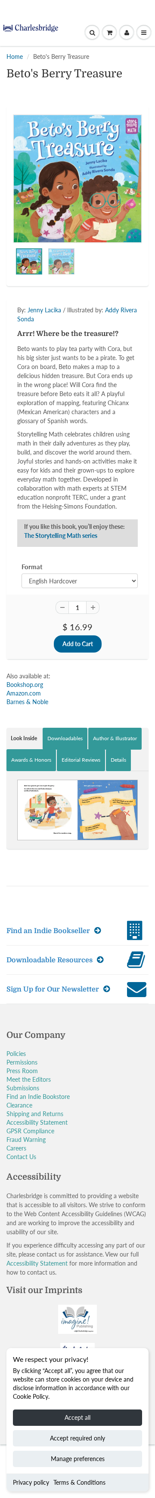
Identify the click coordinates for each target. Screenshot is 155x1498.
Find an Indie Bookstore (38, 1096)
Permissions (21, 1062)
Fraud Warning (26, 1139)
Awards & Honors (31, 760)
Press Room (22, 1070)
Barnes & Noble (27, 701)
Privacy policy (31, 1482)
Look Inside (24, 738)
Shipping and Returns (34, 1113)
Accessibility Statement (37, 1122)
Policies (16, 1053)
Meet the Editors (28, 1079)
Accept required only (77, 1438)
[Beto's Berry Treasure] (77, 178)
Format (32, 567)
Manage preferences (78, 1458)
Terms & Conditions (79, 1482)
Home (14, 56)
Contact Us (21, 1156)
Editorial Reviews (81, 760)
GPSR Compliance (30, 1131)
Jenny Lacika (44, 310)
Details (118, 760)
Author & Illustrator (115, 738)
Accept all (77, 1417)
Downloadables (65, 738)
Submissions (22, 1088)
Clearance (19, 1105)
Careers (16, 1148)
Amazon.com (23, 693)
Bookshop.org (24, 684)
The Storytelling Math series (60, 535)
